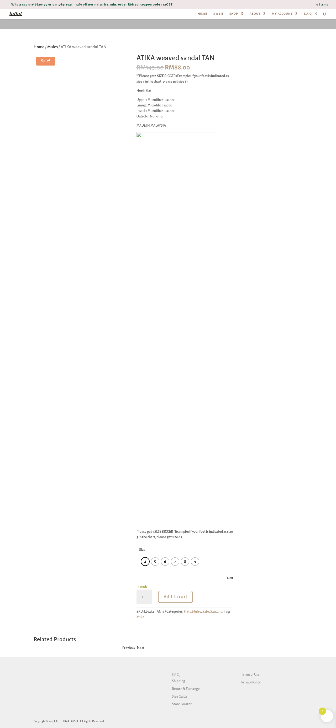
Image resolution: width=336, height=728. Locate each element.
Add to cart (175, 596)
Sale (205, 611)
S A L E (218, 13)
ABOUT (255, 13)
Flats (187, 611)
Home (39, 47)
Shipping (178, 681)
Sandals (216, 611)
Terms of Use (250, 674)
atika (140, 617)
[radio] (145, 561)
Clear (230, 577)
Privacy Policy (251, 682)
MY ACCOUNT (282, 13)
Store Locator (182, 704)
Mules (52, 47)
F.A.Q (308, 13)
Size (142, 550)
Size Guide (179, 696)
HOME (202, 13)
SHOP (233, 13)
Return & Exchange (186, 689)
